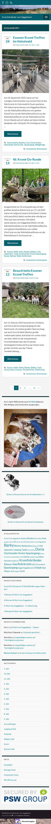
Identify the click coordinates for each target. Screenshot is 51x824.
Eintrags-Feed (9, 770)
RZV (34, 564)
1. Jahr (6, 669)
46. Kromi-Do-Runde (27, 159)
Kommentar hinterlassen (36, 149)
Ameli (44, 538)
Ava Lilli (23, 542)
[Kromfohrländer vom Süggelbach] (3, 2)
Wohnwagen (15, 571)
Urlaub (37, 567)
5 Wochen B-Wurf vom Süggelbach (18, 611)
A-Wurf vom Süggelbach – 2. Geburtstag (20, 606)
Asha (21, 252)
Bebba (33, 252)
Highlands (15, 561)
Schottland (40, 564)
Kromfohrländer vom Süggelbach (17, 17)
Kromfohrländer (30, 560)
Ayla (27, 542)
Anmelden (8, 765)
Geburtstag (34, 557)
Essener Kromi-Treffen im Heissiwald (29, 39)
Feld (21, 557)
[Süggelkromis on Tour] (6, 2)
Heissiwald (8, 145)
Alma (39, 538)
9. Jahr (36, 278)
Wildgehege (40, 145)
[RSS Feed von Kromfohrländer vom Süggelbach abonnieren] (11, 2)
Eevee (38, 142)
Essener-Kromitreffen (24, 370)
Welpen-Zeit (9, 739)
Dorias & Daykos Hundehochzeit (33, 653)
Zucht (22, 571)
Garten (27, 556)
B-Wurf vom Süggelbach (37, 542)
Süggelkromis (28, 568)
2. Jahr (6, 684)
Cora (28, 142)
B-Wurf (32, 402)
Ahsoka (30, 538)
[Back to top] (45, 818)
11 (34, 388)
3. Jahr (6, 689)
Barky (16, 142)
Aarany (10, 142)
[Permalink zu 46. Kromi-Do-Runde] (25, 185)
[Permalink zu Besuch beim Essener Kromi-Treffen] (25, 299)
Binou (30, 546)
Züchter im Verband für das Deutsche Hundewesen (25, 522)
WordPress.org (10, 780)
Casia (16, 254)
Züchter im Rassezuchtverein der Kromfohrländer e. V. (25, 494)
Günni (41, 556)
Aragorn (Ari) (8, 542)
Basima (22, 142)
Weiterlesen (12, 134)
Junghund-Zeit (10, 729)
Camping (17, 550)
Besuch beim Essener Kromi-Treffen (27, 272)
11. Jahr (7, 679)
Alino (35, 538)
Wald (44, 568)
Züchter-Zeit (9, 749)
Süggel (20, 568)
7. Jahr (6, 709)
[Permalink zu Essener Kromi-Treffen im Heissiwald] (25, 71)
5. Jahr (37, 45)
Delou (33, 550)
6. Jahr (6, 704)
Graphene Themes (23, 815)
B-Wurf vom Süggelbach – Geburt (25, 627)
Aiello (16, 252)
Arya (18, 542)
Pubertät (7, 734)
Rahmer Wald (15, 256)
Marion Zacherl (10, 653)
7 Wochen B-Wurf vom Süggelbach (18, 595)
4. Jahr (31, 278)
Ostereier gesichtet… (32, 632)
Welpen (7, 571)
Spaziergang (29, 145)
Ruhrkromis (18, 145)
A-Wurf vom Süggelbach (12, 538)
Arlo (15, 542)
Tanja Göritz (20, 45)
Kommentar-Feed (11, 775)
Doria (32, 142)
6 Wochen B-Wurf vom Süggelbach (18, 600)
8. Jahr (6, 714)
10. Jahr (31, 45)
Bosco (36, 546)
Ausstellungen (10, 724)
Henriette (8, 561)
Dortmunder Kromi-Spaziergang (32, 254)
